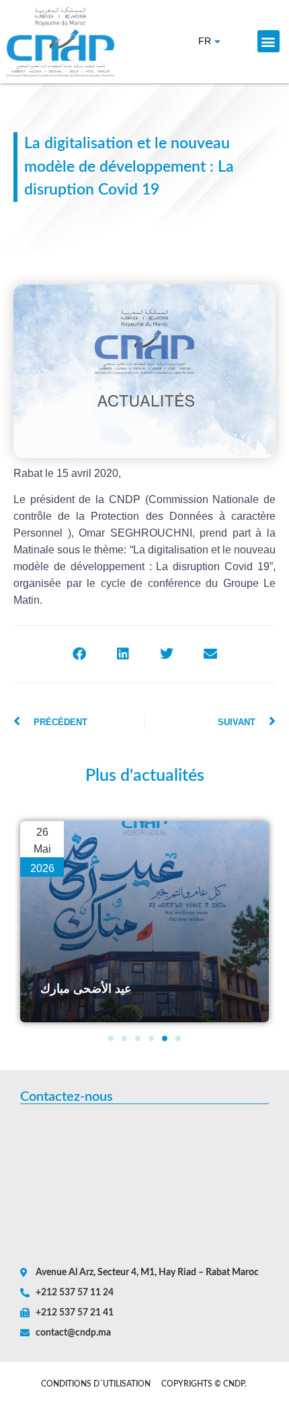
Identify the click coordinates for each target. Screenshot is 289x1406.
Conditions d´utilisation (96, 1384)
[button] (268, 41)
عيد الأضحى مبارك (86, 988)
